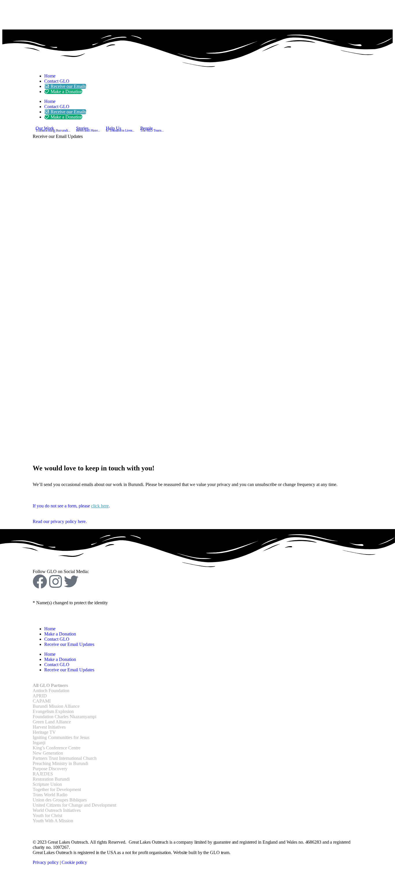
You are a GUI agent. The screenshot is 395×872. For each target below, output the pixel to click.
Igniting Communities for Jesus (61, 737)
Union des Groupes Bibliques (60, 799)
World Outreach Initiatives (57, 810)
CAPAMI (42, 701)
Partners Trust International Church (65, 758)
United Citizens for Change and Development (74, 805)
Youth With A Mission (53, 820)
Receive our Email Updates (69, 644)
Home (50, 75)
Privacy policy (46, 862)
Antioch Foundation (51, 690)
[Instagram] (55, 581)
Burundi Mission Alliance (56, 706)
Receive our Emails (68, 86)
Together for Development (57, 789)
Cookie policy (74, 862)
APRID (40, 695)
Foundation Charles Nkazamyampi (64, 716)
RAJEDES (43, 773)
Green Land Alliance (52, 721)
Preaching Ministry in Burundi (60, 763)
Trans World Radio (50, 794)
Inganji (39, 742)
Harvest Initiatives (49, 727)
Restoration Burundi (51, 779)
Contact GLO (56, 81)
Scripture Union (47, 784)
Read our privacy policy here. (60, 521)
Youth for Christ (47, 815)
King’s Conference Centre (56, 747)
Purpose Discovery (50, 768)
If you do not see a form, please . (71, 505)
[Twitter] (71, 581)
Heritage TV (44, 732)
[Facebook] (40, 581)
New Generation (48, 753)
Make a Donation (66, 91)
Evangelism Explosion (53, 711)
